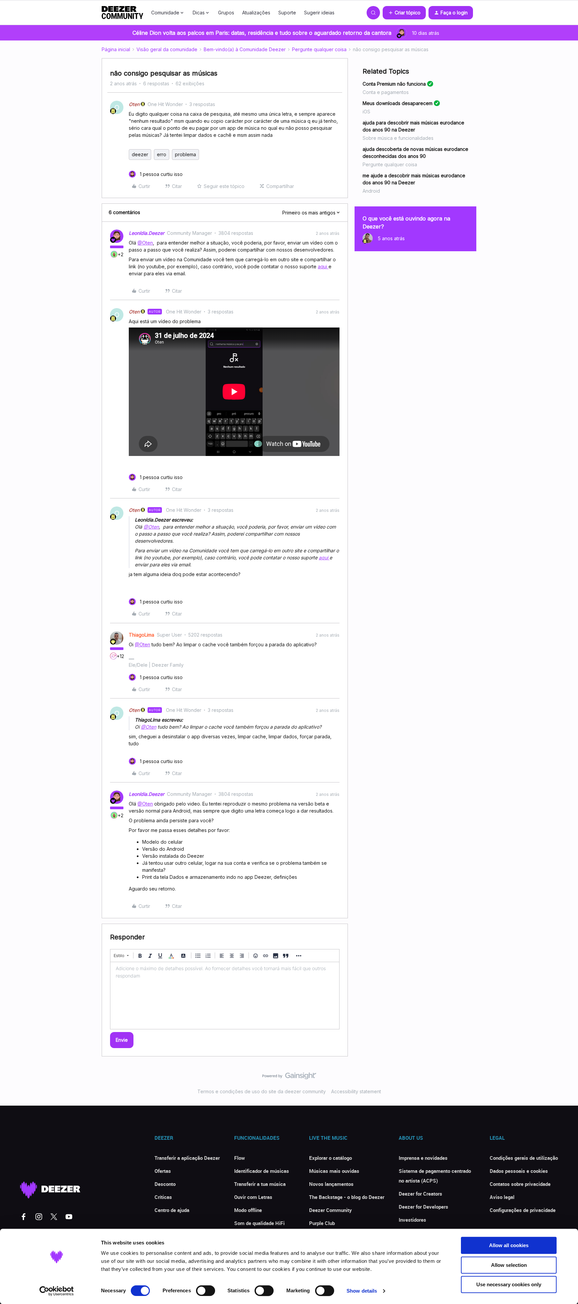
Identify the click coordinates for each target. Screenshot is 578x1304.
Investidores (412, 1219)
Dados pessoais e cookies (519, 1171)
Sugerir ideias (319, 12)
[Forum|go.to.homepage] (122, 12)
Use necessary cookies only (508, 1284)
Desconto (165, 1184)
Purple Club (322, 1223)
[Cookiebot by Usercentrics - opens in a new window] (56, 1291)
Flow (239, 1157)
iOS (366, 111)
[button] (404, 12)
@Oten (145, 243)
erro (161, 154)
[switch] (205, 1290)
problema (185, 154)
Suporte (287, 12)
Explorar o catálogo (330, 1157)
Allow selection (509, 1265)
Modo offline (248, 1210)
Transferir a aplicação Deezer (187, 1157)
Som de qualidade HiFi (259, 1223)
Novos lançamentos (331, 1184)
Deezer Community (330, 1210)
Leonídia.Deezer (146, 233)
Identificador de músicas (261, 1171)
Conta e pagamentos (386, 92)
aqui (323, 266)
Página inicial (116, 49)
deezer (140, 154)
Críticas (163, 1197)
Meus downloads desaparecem (397, 103)
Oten (134, 104)
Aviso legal (502, 1197)
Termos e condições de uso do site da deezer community (261, 1091)
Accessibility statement (356, 1091)
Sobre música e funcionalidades (398, 138)
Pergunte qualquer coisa (319, 49)
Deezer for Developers (423, 1206)
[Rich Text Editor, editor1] (224, 995)
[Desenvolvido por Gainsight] (289, 1078)
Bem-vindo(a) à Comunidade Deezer (245, 49)
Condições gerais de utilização (524, 1157)
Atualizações (256, 12)
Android (371, 191)
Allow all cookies (508, 1245)
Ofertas (163, 1171)
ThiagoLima (141, 635)
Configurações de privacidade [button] (523, 1210)
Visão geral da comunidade (166, 49)
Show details (362, 1291)
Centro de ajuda (172, 1210)
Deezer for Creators (420, 1193)
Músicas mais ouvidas (334, 1171)
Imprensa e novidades (423, 1157)
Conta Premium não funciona (394, 84)
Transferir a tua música (260, 1184)
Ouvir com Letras (253, 1197)
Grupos (226, 12)
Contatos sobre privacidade (520, 1184)
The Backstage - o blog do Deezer (346, 1197)
